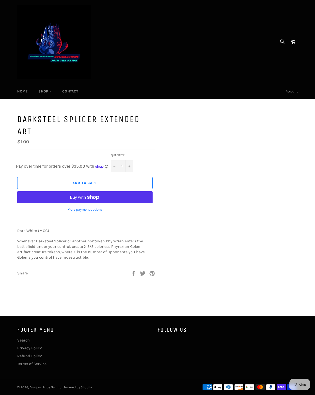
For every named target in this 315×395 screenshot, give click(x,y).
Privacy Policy (29, 348)
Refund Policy (29, 356)
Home (22, 91)
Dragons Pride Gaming (46, 387)
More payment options (84, 209)
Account (292, 91)
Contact (70, 91)
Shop (43, 91)
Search (23, 340)
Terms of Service (32, 363)
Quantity (118, 155)
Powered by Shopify (77, 387)
